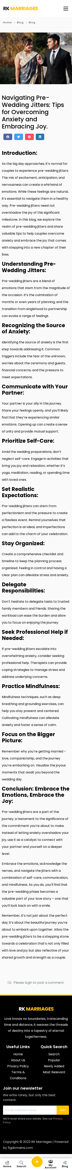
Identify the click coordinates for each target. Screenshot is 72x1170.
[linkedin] (40, 137)
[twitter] (18, 137)
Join (63, 1110)
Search (21, 1166)
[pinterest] (29, 137)
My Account (50, 1166)
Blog (20, 22)
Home (7, 22)
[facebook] (7, 137)
